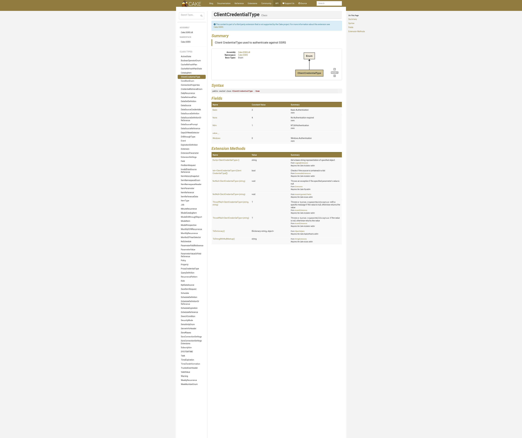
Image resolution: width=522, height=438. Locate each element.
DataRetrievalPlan (188, 97)
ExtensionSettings (189, 157)
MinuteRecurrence (189, 209)
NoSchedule (186, 241)
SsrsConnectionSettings (191, 337)
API (276, 3)
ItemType (185, 201)
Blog (211, 3)
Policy (183, 260)
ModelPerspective (188, 225)
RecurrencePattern (189, 277)
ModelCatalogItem (189, 213)
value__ (216, 133)
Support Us (289, 3)
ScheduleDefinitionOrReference (190, 302)
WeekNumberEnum (189, 384)
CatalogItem (186, 73)
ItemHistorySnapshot (190, 176)
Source (303, 3)
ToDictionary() (219, 231)
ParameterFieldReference (192, 245)
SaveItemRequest (188, 289)
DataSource (186, 105)
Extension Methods (356, 31)
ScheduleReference (189, 312)
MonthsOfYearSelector (191, 237)
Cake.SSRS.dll (187, 32)
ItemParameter (187, 188)
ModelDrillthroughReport (191, 217)
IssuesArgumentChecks (303, 194)
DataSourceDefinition (190, 113)
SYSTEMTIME (187, 352)
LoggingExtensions (301, 163)
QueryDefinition (187, 273)
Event (183, 141)
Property (184, 264)
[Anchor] (231, 35)
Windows (216, 138)
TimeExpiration (187, 360)
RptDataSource (187, 285)
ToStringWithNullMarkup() (224, 239)
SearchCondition (188, 316)
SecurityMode (187, 320)
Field (183, 161)
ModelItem (185, 221)
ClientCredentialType (190, 77)
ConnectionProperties (190, 85)
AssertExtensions (301, 210)
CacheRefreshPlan (189, 65)
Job (182, 205)
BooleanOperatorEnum (191, 60)
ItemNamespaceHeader (191, 184)
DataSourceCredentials (191, 109)
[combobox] (329, 3)
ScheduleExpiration (189, 308)
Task (183, 356)
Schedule (185, 293)
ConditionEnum (187, 81)
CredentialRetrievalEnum (191, 89)
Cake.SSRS (186, 42)
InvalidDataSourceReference (189, 170)
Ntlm (215, 125)
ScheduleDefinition (189, 297)
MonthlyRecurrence (189, 233)
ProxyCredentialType (190, 269)
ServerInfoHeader (188, 328)
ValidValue (185, 372)
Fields (350, 27)
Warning (184, 376)
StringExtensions (301, 239)
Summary (352, 19)
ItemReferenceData (189, 196)
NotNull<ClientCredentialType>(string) (229, 181)
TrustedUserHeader (189, 368)
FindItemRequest (188, 165)
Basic (215, 110)
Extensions (252, 3)
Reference (239, 3)
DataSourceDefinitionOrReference (191, 119)
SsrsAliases (186, 332)
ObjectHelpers (300, 231)
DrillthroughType (188, 137)
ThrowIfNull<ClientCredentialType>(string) (231, 218)
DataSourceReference (190, 128)
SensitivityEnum (188, 324)
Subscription (186, 347)
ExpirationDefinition (189, 145)
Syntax (351, 23)
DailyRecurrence (188, 93)
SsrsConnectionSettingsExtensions (191, 342)
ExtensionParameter (190, 153)
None (215, 118)
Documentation (224, 3)
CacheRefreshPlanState (191, 69)
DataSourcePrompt (189, 124)
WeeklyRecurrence (189, 380)
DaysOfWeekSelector (190, 133)
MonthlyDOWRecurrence (191, 229)
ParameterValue (188, 250)
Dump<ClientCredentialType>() (226, 160)
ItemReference (187, 192)
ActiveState (186, 56)
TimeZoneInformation (190, 364)
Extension (185, 149)
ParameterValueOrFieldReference (191, 255)
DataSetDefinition (188, 101)
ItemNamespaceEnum (190, 180)
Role (183, 281)
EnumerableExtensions (303, 173)
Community (266, 3)
